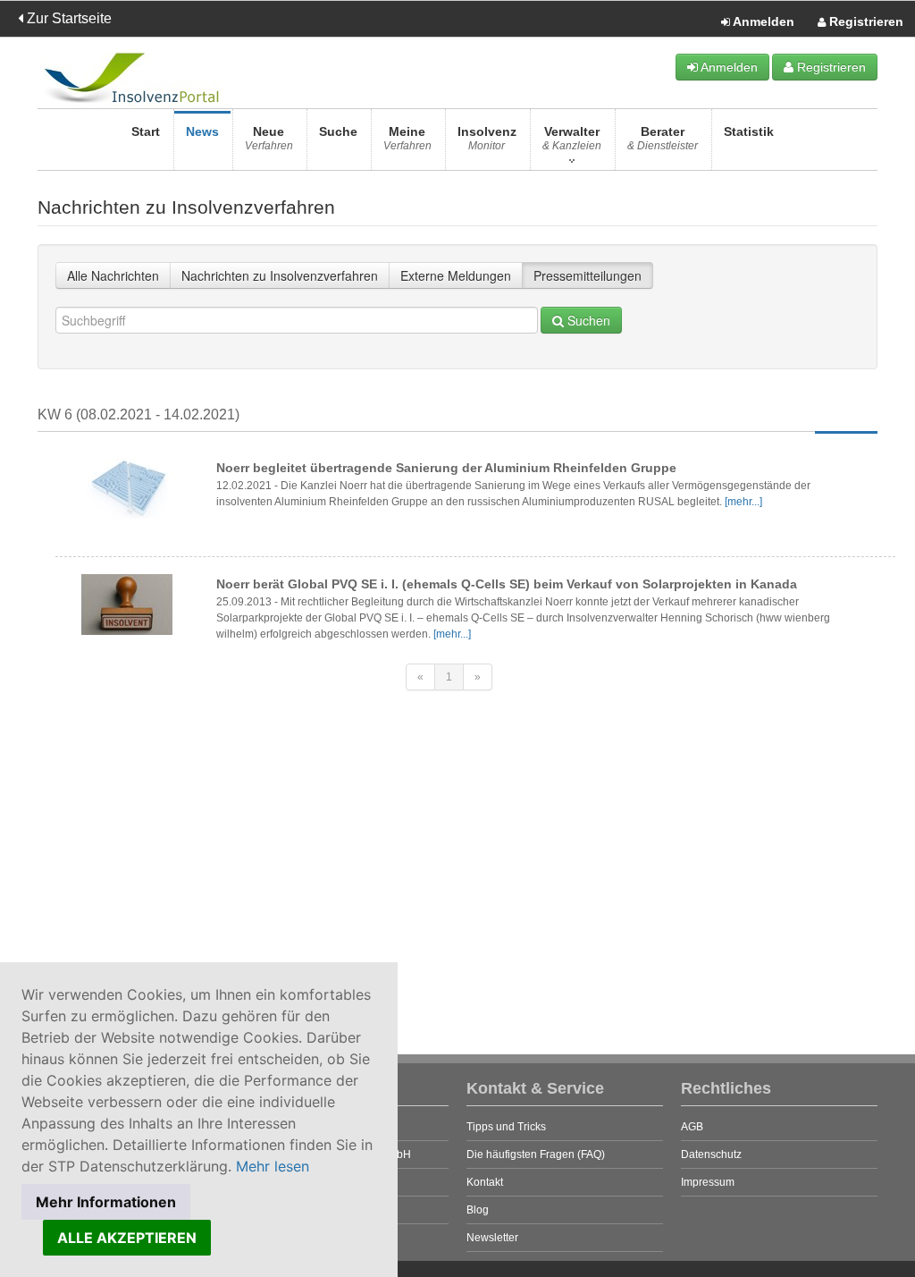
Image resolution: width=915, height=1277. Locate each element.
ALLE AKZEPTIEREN (127, 1238)
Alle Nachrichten (113, 275)
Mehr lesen (272, 1166)
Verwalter (571, 138)
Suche (338, 131)
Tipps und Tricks (506, 1127)
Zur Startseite (67, 18)
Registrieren (864, 21)
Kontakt (484, 1182)
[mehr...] (743, 501)
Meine (407, 138)
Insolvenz (487, 138)
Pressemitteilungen (587, 275)
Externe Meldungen (455, 275)
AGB (692, 1127)
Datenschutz (711, 1154)
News (202, 131)
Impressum (708, 1182)
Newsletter (492, 1237)
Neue (269, 138)
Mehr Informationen (106, 1202)
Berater (662, 138)
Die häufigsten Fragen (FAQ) (535, 1154)
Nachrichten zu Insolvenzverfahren (279, 275)
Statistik (749, 131)
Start (145, 131)
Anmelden (762, 21)
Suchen (587, 320)
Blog (477, 1210)
